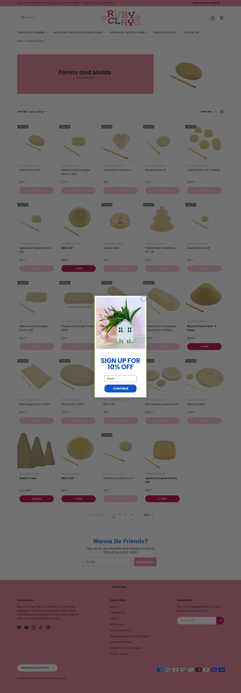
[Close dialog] (143, 298)
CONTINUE (120, 388)
